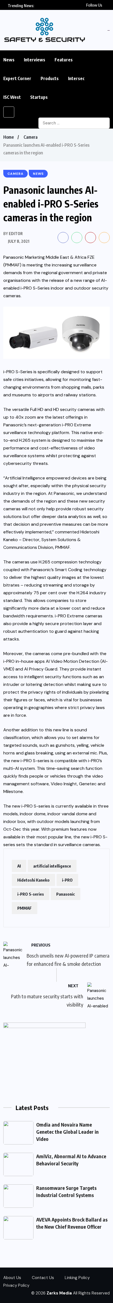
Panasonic (65, 894)
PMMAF (24, 908)
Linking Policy (77, 1277)
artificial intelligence (52, 865)
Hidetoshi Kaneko (33, 879)
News (9, 59)
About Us (12, 1277)
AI (19, 865)
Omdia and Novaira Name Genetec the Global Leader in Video (67, 1131)
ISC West (12, 97)
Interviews (34, 59)
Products (50, 78)
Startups (39, 97)
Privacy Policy (16, 1285)
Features (64, 59)
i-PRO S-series (30, 894)
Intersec (76, 78)
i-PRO (67, 879)
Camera (31, 137)
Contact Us (43, 1277)
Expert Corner (17, 78)
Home (8, 137)
